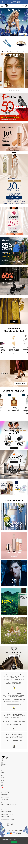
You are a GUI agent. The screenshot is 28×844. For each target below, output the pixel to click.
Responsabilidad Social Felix (7, 792)
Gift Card (3, 780)
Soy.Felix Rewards (5, 799)
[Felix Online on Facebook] (12, 824)
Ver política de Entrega (14, 704)
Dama (2, 777)
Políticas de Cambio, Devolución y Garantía (10, 813)
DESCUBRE (14, 321)
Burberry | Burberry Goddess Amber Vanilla (14, 409)
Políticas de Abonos (5, 816)
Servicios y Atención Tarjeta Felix (8, 802)
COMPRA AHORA (19, 106)
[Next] (25, 45)
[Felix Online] (6, 5)
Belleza (2, 772)
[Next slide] (26, 373)
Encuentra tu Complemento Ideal (14, 329)
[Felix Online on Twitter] (16, 824)
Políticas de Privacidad (6, 811)
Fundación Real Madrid (6, 796)
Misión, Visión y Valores (6, 791)
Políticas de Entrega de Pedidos (7, 814)
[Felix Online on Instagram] (8, 824)
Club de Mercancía (5, 797)
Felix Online (10, 830)
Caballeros (3, 774)
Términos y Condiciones (6, 809)
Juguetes (3, 784)
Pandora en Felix (4, 794)
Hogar (2, 782)
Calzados (3, 775)
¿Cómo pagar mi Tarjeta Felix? (7, 801)
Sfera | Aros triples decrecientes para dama (14, 351)
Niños (2, 785)
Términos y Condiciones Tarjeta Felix (9, 804)
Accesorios (3, 770)
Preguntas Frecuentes (5, 806)
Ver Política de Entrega (14, 682)
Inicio (2, 769)
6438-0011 (5, 764)
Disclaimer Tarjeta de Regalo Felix (8, 819)
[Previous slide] (2, 373)
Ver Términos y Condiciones (14, 683)
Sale (2, 787)
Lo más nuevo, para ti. (14, 391)
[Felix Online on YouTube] (20, 824)
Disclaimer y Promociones (6, 818)
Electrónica (3, 779)
